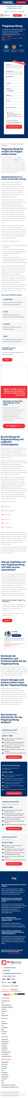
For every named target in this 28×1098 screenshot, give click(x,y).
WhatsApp (7, 970)
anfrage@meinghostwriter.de (12, 973)
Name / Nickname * (11, 107)
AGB (10, 115)
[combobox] (9, 97)
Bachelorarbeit (7, 514)
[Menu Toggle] (25, 15)
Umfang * (8, 83)
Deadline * (9, 88)
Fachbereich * (10, 71)
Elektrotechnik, (20, 643)
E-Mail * (8, 100)
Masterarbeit (7, 519)
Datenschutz (16, 1093)
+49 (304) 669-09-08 (14, 953)
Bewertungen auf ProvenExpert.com (11, 991)
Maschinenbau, (13, 643)
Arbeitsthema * (10, 76)
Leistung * (9, 64)
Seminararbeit (7, 506)
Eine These (6, 523)
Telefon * (11, 96)
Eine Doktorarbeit (8, 527)
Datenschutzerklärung (12, 114)
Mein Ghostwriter (5, 144)
